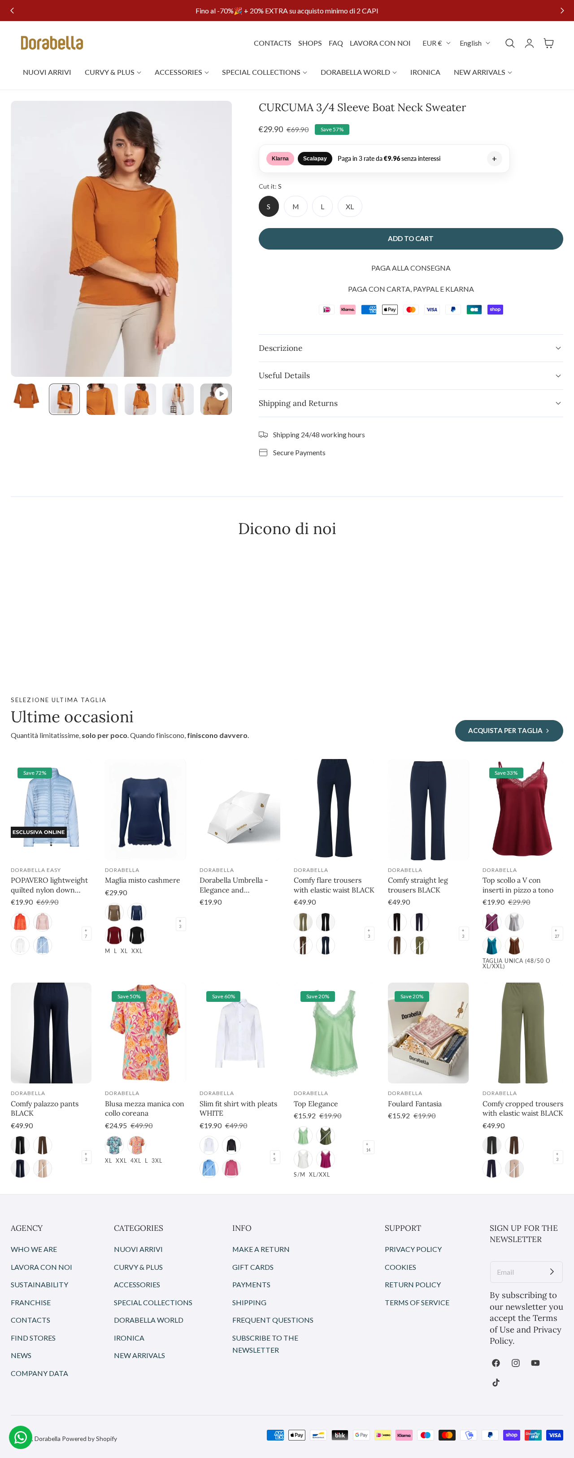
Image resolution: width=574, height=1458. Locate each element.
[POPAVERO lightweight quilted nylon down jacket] (51, 809)
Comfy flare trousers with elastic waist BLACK (334, 885)
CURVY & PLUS (138, 1266)
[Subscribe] (552, 1272)
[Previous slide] (12, 10)
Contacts (30, 1320)
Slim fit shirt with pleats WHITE (238, 1108)
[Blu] (136, 912)
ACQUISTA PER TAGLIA (505, 730)
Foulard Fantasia (415, 1103)
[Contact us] (20, 1437)
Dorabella (48, 1438)
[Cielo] (42, 945)
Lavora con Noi (41, 1266)
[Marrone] (514, 945)
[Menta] (303, 1135)
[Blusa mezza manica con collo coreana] (145, 1033)
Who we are (34, 1249)
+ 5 (274, 1157)
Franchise (31, 1302)
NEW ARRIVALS (139, 1355)
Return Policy (413, 1284)
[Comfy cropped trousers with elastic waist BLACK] (523, 1033)
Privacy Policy (413, 1249)
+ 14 (368, 1147)
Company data (39, 1373)
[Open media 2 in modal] (215, 118)
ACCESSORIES (137, 1284)
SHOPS (310, 43)
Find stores (33, 1337)
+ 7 (86, 933)
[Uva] (492, 922)
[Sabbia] (42, 1168)
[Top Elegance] (334, 1033)
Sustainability (39, 1284)
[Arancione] (136, 1145)
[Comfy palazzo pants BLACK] (51, 1033)
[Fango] (114, 912)
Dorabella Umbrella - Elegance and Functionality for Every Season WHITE (237, 885)
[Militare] (303, 922)
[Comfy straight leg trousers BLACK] (428, 809)
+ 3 (180, 924)
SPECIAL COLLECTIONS (153, 1302)
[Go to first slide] (562, 10)
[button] (548, 43)
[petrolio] (492, 945)
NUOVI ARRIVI (138, 1249)
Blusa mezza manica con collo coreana (144, 1108)
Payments (251, 1284)
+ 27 (557, 933)
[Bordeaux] (114, 935)
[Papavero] (20, 922)
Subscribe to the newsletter (265, 1343)
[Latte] (20, 945)
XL (350, 206)
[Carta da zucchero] (209, 1168)
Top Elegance (316, 1103)
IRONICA (129, 1337)
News (21, 1355)
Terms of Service (417, 1302)
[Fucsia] (231, 1168)
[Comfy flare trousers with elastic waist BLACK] (334, 809)
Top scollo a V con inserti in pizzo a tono (518, 885)
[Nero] (136, 935)
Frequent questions (272, 1320)
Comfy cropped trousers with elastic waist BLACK (523, 1108)
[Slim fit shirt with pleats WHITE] (240, 1033)
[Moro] (303, 945)
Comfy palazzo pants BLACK (44, 1108)
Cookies (400, 1266)
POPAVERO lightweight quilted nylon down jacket (49, 885)
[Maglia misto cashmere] (145, 809)
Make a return (261, 1249)
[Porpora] (325, 1159)
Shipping (249, 1302)
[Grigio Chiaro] (514, 922)
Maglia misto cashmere (142, 880)
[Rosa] (42, 922)
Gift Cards (253, 1266)
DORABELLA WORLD (148, 1320)
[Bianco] (209, 1145)
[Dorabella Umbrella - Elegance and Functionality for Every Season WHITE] (240, 809)
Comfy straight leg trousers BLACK (418, 885)
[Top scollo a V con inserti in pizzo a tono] (523, 809)
